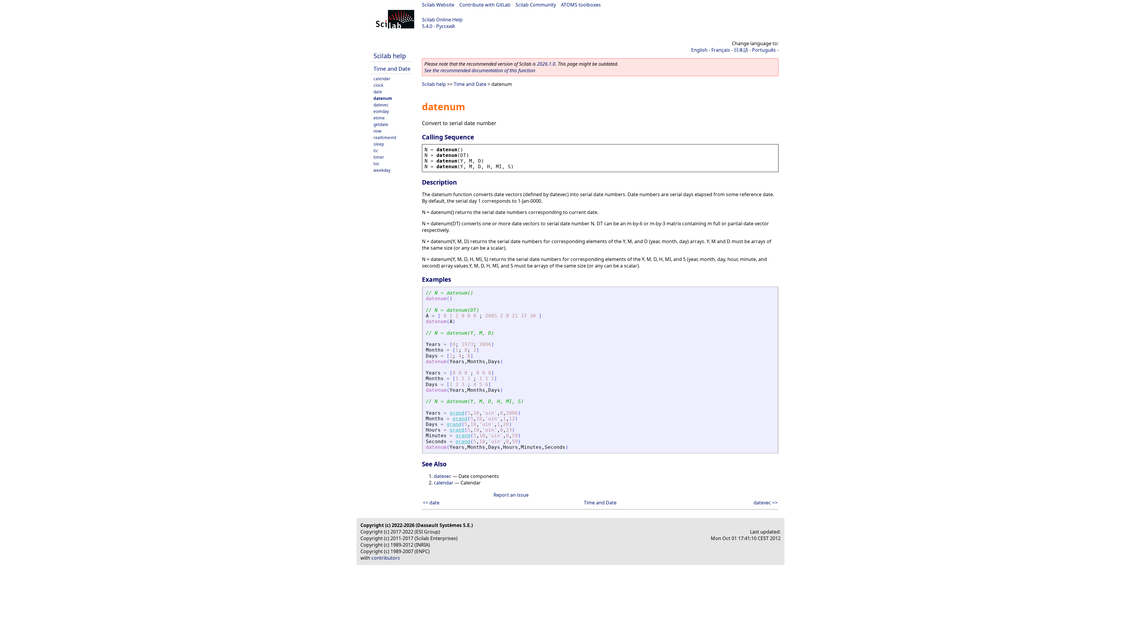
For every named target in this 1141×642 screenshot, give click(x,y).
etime (379, 118)
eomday (381, 111)
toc (376, 163)
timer (378, 157)
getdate (380, 124)
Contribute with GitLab (484, 4)
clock (378, 85)
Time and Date (391, 68)
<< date (431, 502)
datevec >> (766, 502)
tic (375, 150)
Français (720, 50)
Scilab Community (536, 4)
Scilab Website (438, 4)
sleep (378, 144)
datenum (382, 98)
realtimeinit (384, 137)
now (377, 131)
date (377, 92)
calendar (381, 78)
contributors (385, 558)
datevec (381, 105)
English (699, 50)
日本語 (741, 50)
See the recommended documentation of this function (479, 70)
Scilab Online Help (442, 19)
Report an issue (511, 495)
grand (457, 413)
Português (764, 50)
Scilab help (389, 55)
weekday (381, 170)
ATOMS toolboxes (581, 4)
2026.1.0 (546, 64)
